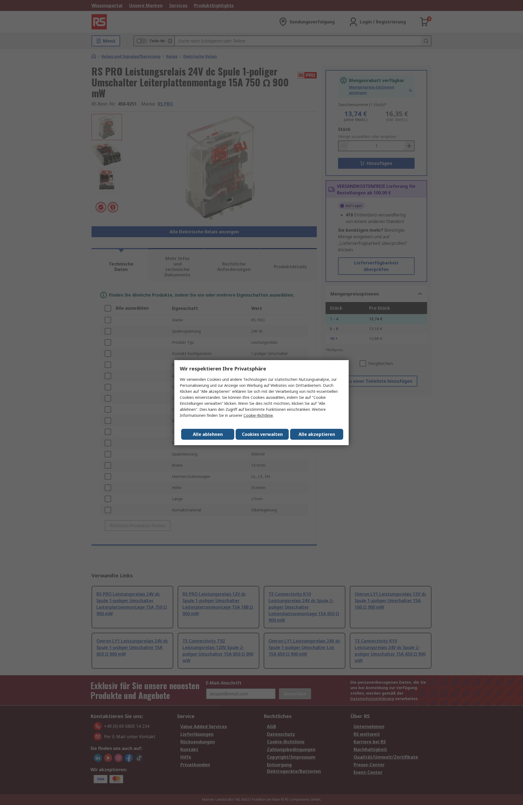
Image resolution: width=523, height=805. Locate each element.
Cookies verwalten (262, 434)
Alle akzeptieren (317, 434)
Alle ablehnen (208, 434)
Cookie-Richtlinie (258, 415)
